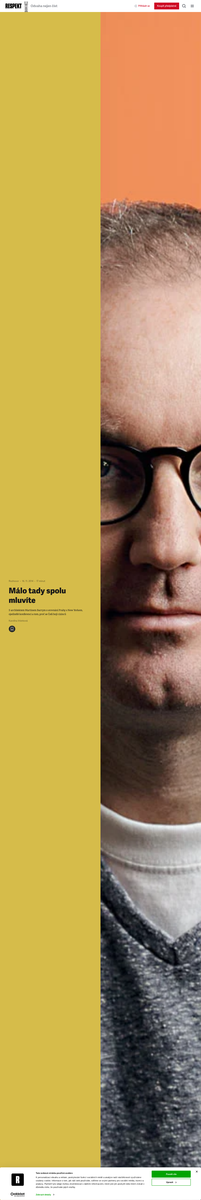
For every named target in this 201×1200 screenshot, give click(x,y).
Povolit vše (171, 1174)
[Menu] (192, 6)
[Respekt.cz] (13, 6)
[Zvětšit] (150, 606)
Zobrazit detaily (43, 1194)
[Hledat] (184, 6)
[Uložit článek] (12, 629)
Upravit (169, 1182)
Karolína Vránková (18, 620)
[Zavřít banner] (197, 1172)
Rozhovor (14, 581)
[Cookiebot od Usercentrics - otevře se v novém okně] (18, 1195)
